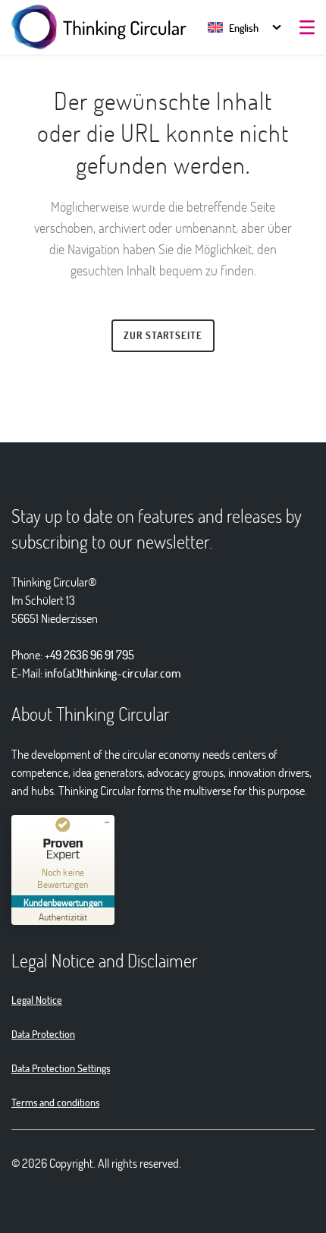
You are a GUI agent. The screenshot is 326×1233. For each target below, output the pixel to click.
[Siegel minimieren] (106, 822)
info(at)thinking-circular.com (113, 673)
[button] (233, 28)
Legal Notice (36, 999)
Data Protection (43, 1034)
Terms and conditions (55, 1102)
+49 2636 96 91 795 (89, 654)
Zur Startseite (163, 335)
